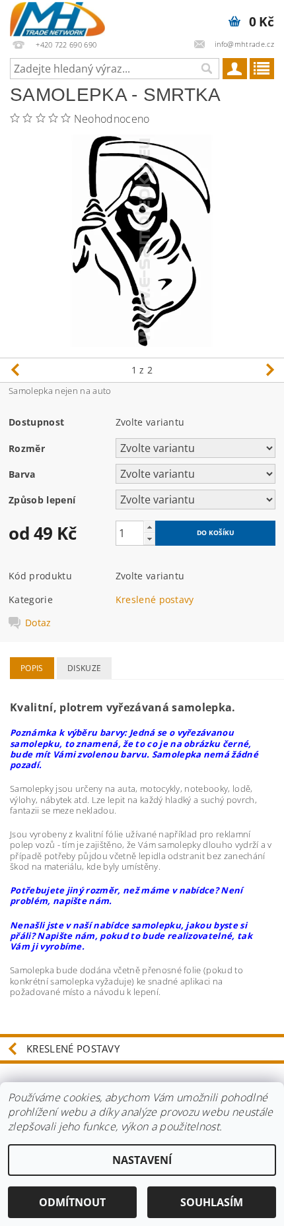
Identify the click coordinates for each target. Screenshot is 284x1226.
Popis (32, 668)
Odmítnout (72, 1202)
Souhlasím (211, 1202)
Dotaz (38, 623)
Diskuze (84, 668)
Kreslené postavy (155, 599)
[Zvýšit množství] (149, 527)
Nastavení (142, 1160)
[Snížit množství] (149, 538)
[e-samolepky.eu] (57, 17)
